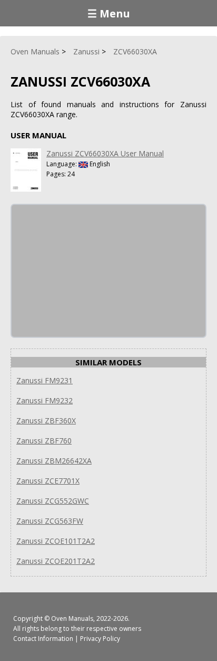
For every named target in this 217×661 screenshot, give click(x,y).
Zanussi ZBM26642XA (54, 461)
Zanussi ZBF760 (44, 441)
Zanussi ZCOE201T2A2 (55, 561)
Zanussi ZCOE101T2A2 (55, 541)
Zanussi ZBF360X (46, 421)
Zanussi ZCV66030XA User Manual (105, 153)
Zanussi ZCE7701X (48, 481)
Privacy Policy (100, 638)
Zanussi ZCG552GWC (52, 501)
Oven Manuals (72, 618)
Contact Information (43, 638)
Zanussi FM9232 (44, 400)
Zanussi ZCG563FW (49, 521)
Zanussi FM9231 (44, 380)
